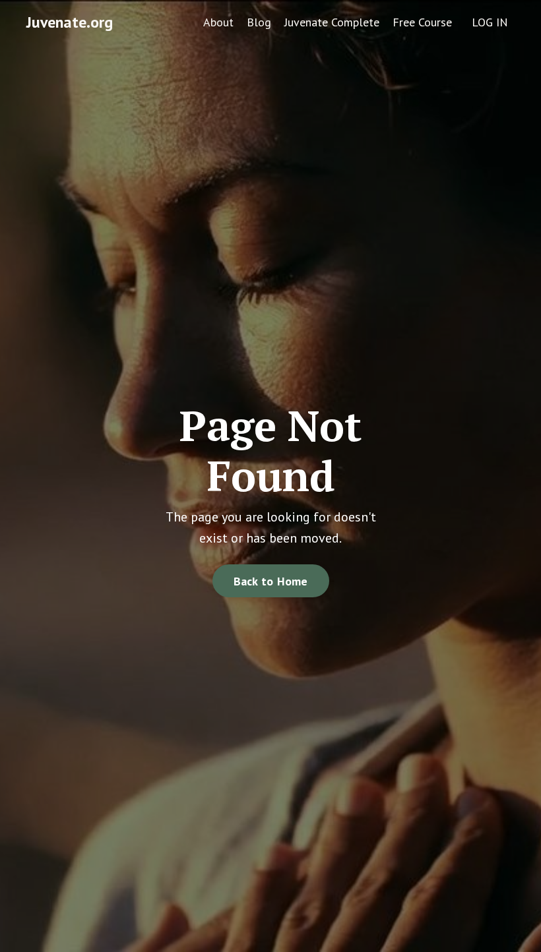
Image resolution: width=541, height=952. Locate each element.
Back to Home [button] (271, 581)
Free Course (422, 22)
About (218, 22)
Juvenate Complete (331, 22)
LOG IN (490, 22)
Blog (259, 22)
